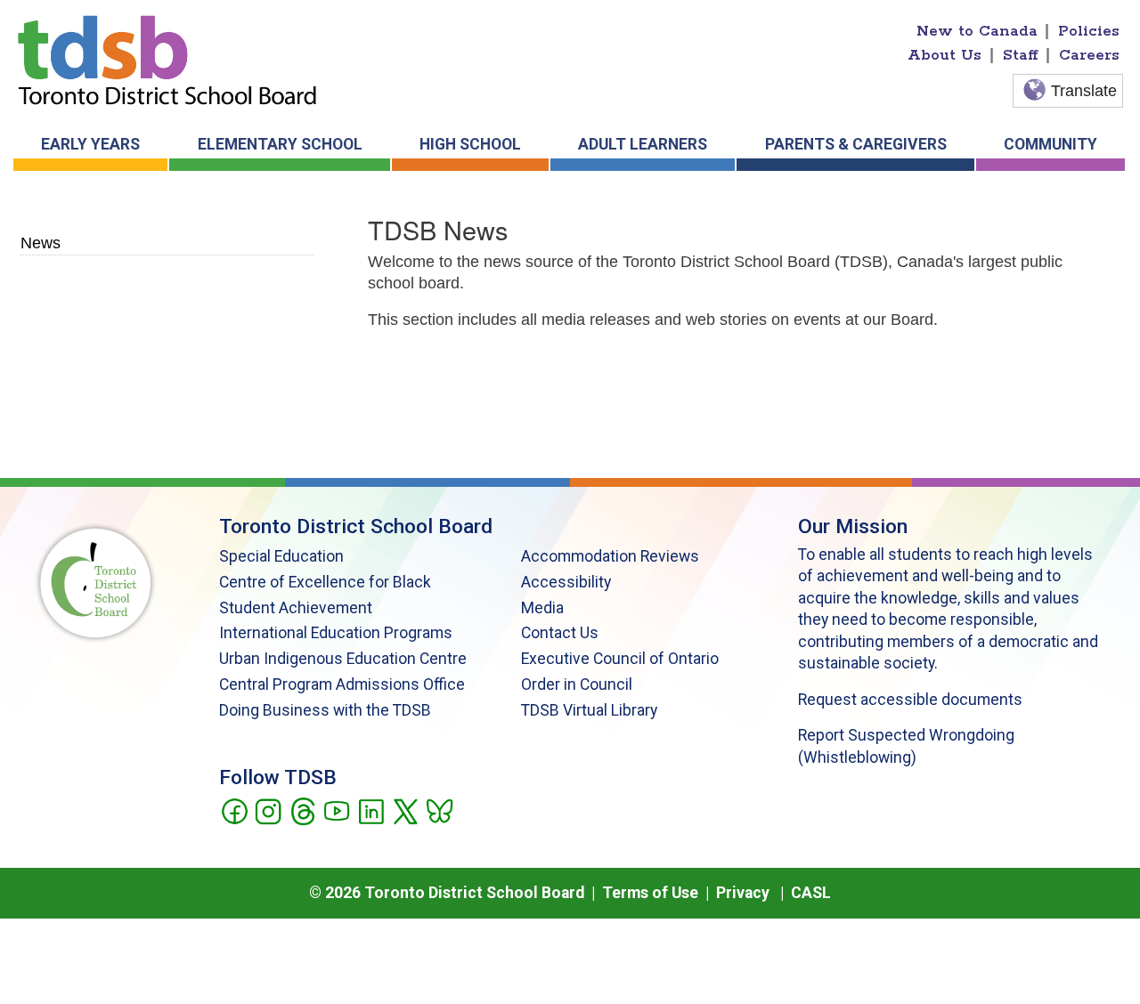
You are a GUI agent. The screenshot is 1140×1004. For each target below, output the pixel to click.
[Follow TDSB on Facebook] (233, 810)
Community (1050, 144)
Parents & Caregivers (856, 144)
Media (542, 608)
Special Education (281, 556)
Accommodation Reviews (610, 556)
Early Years (90, 144)
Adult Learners (642, 144)
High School (470, 144)
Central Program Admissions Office (342, 684)
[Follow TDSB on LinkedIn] (371, 810)
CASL (811, 893)
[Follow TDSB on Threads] (302, 810)
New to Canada (977, 31)
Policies (1089, 31)
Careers (1089, 55)
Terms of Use (650, 893)
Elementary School (280, 144)
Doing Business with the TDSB (325, 710)
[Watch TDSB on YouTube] (336, 810)
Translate (1084, 91)
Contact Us (559, 633)
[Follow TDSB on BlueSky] (438, 810)
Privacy (743, 893)
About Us (944, 55)
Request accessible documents (910, 699)
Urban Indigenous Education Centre (343, 659)
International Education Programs (335, 633)
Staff (1020, 55)
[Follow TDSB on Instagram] (267, 810)
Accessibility (566, 582)
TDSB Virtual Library (589, 710)
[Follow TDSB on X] (404, 810)
